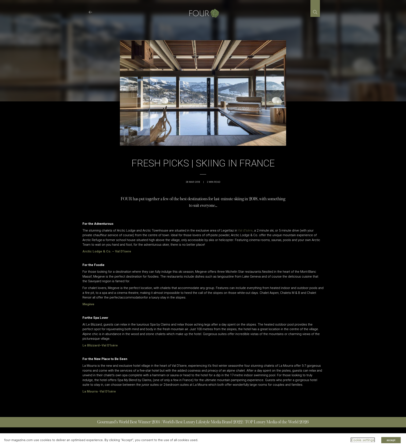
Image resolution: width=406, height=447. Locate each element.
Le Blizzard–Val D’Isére (100, 345)
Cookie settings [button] (362, 440)
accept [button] (391, 440)
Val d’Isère (245, 230)
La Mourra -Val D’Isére (99, 391)
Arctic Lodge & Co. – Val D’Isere (106, 251)
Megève (88, 304)
